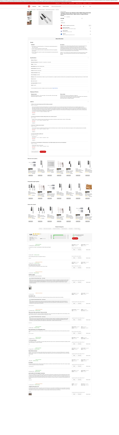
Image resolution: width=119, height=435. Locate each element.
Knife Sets (57, 9)
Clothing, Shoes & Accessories (23, 0)
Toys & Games (87, 0)
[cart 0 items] (90, 6)
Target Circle (66, 1)
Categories (34, 6)
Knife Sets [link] (40, 228)
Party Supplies (110, 0)
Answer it (33, 114)
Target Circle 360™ (71, 3)
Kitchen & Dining (35, 0)
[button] (63, 16)
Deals (14, 1)
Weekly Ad (41, 1)
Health (73, 0)
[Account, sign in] (85, 6)
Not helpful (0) (45, 111)
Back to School (8, 0)
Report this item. (55, 88)
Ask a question (43, 151)
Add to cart (63, 22)
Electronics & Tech (93, 0)
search (80, 6)
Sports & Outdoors (67, 0)
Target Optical (11, 1)
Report (48, 111)
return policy (64, 98)
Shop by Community (5, 1)
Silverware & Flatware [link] (77, 228)
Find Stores (70, 1)
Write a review (75, 238)
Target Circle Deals (37, 1)
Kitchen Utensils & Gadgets (41, 9)
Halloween (16, 0)
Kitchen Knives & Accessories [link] (47, 228)
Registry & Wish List (79, 3)
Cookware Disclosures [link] (64, 228)
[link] (63, 16)
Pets (71, 0)
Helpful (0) (41, 111)
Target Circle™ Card (64, 3)
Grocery (46, 0)
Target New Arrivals (3, 0)
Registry (59, 1)
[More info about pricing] (82, 18)
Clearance (17, 1)
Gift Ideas (114, 0)
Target (29, 9)
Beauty (58, 0)
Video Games (98, 0)
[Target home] (29, 6)
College (12, 0)
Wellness (75, 0)
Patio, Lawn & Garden (41, 0)
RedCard (62, 1)
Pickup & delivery (46, 6)
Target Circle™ (58, 3)
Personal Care (61, 0)
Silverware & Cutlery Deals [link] (56, 228)
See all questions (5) (35, 151)
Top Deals (32, 1)
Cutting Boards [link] (71, 228)
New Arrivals (21, 1)
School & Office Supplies (81, 0)
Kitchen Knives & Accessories (50, 9)
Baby (56, 0)
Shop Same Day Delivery (54, 1)
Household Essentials (51, 0)
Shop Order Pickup (46, 1)
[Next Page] (91, 168)
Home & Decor (30, 0)
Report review (88, 249)
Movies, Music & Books (104, 0)
